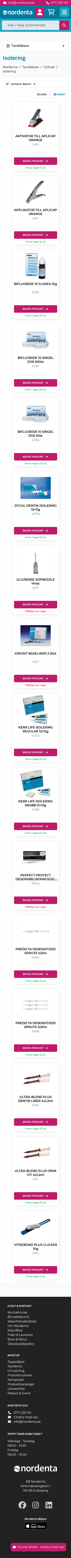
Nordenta (10, 67)
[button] (39, 12)
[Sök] (64, 25)
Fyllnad (49, 67)
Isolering (9, 71)
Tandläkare (30, 67)
